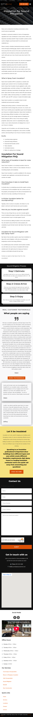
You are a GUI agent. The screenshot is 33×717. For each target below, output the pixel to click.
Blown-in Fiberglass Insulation (10, 675)
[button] (30, 4)
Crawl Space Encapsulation (10, 671)
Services (5, 700)
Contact (5, 706)
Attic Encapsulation (8, 678)
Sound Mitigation (7, 681)
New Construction (7, 688)
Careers (5, 709)
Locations (5, 703)
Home (4, 696)
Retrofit (5, 684)
